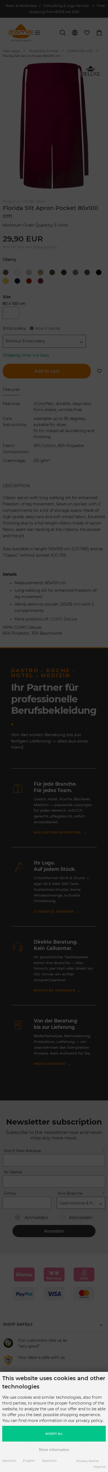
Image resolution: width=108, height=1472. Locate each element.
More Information (54, 1449)
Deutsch (9, 1461)
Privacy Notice (87, 1461)
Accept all (54, 1433)
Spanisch (49, 1461)
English (29, 1461)
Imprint (100, 1467)
